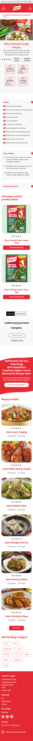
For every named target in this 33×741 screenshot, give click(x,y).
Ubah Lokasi (15, 725)
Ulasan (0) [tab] (10, 313)
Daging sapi (8, 649)
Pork (16, 654)
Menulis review (17, 335)
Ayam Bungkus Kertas (16, 543)
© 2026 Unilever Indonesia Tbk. (15, 732)
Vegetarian (17, 660)
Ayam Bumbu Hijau (16, 506)
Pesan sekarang (16, 247)
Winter (6, 665)
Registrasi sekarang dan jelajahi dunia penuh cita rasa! (16, 1)
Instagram (2, 716)
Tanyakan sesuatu (17, 340)
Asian (6, 643)
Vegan (6, 660)
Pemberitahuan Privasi (8, 679)
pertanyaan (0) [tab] (20, 313)
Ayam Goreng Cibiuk (16, 580)
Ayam (15, 643)
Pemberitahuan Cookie (8, 682)
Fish (19, 649)
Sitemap (4, 704)
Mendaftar (4, 712)
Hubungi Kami (6, 701)
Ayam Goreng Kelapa (16, 616)
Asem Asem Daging (16, 432)
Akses (3, 687)
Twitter (7, 716)
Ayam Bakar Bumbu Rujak (17, 469)
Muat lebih (16, 628)
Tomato (26, 654)
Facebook (11, 716)
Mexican (6, 654)
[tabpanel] (16, 332)
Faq (2, 698)
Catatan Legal (6, 690)
